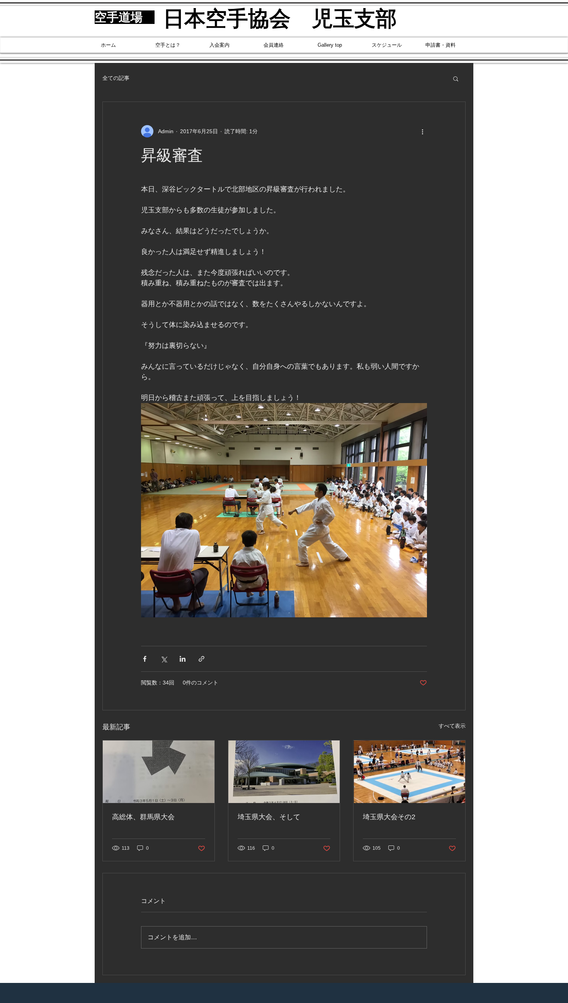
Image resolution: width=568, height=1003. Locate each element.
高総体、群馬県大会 (143, 817)
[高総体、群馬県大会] (158, 771)
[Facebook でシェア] (144, 658)
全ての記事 (115, 78)
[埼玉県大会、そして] (284, 771)
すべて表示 (452, 726)
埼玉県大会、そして (269, 817)
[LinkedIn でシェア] (182, 658)
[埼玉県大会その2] (409, 771)
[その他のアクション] (422, 131)
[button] (455, 78)
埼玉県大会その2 (389, 817)
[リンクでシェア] (201, 658)
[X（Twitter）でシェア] (163, 658)
